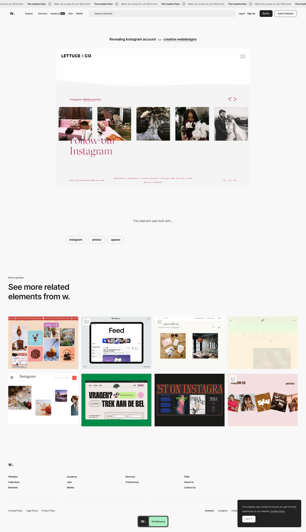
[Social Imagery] (43, 343)
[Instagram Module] (190, 400)
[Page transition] (263, 343)
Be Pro (266, 13)
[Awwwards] (12, 13)
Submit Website (285, 13)
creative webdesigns (180, 39)
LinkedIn (236, 510)
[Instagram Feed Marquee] (263, 400)
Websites (13, 476)
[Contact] (116, 400)
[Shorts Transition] (116, 343)
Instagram (223, 510)
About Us (189, 482)
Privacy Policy (48, 510)
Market (79, 13)
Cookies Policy (15, 510)
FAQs (186, 476)
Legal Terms (32, 510)
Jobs (70, 13)
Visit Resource (158, 521)
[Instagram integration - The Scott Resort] (190, 342)
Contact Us (190, 487)
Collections (14, 482)
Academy (57, 13)
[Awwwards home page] (143, 521)
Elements (13, 487)
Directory (42, 13)
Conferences (132, 482)
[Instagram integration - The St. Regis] (43, 399)
